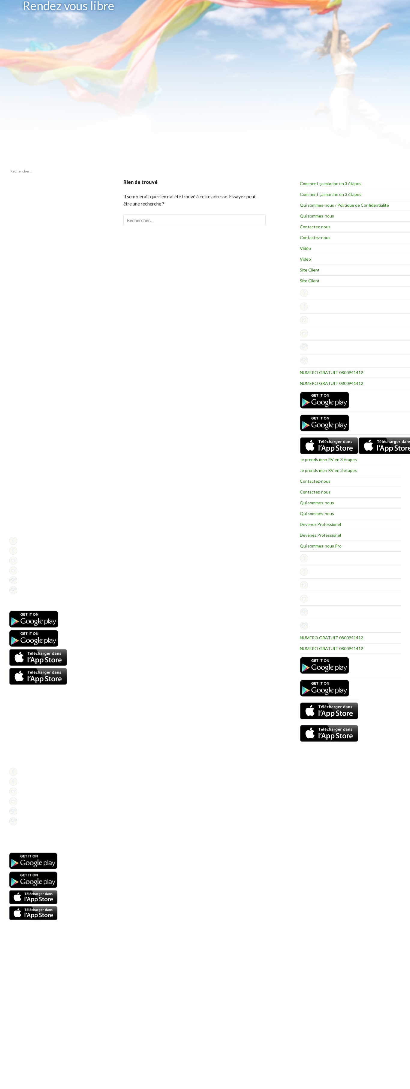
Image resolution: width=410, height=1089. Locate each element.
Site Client (310, 269)
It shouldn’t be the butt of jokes (33, 202)
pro (11, 370)
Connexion (18, 408)
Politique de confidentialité (30, 532)
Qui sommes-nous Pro (321, 545)
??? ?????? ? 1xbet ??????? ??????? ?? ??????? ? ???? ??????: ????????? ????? (33, 215)
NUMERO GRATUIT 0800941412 (331, 372)
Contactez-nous (315, 226)
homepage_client (23, 363)
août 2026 (17, 325)
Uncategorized (21, 377)
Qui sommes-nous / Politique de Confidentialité (344, 205)
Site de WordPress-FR (26, 429)
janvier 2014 (19, 332)
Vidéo (305, 248)
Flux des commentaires (28, 422)
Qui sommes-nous (317, 215)
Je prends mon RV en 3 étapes (328, 459)
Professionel (19, 517)
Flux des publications (25, 415)
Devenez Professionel (320, 524)
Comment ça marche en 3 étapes (330, 183)
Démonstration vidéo (26, 741)
